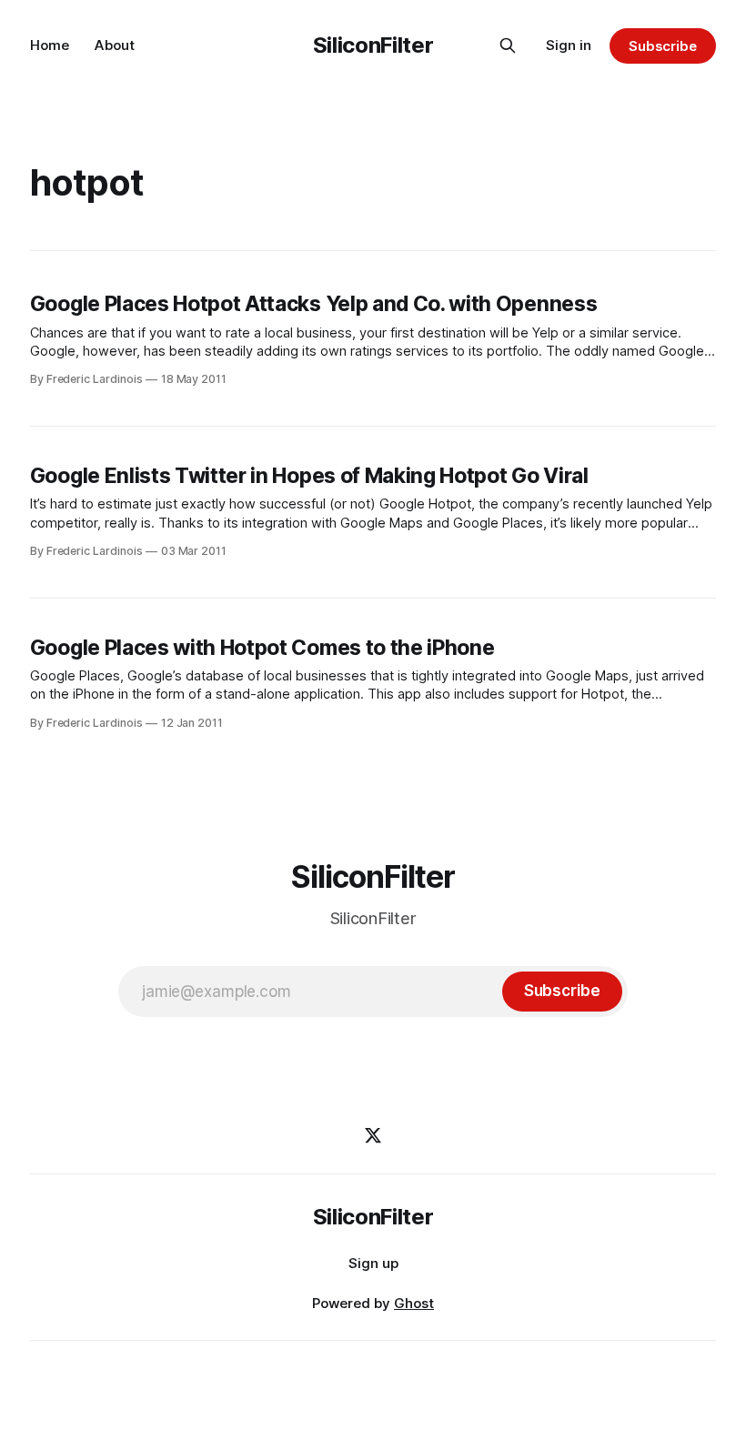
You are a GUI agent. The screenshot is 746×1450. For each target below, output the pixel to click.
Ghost (414, 1303)
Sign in (568, 45)
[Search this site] (507, 45)
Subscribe (663, 46)
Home (49, 45)
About (115, 45)
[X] (373, 1135)
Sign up (373, 1263)
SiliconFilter (373, 45)
